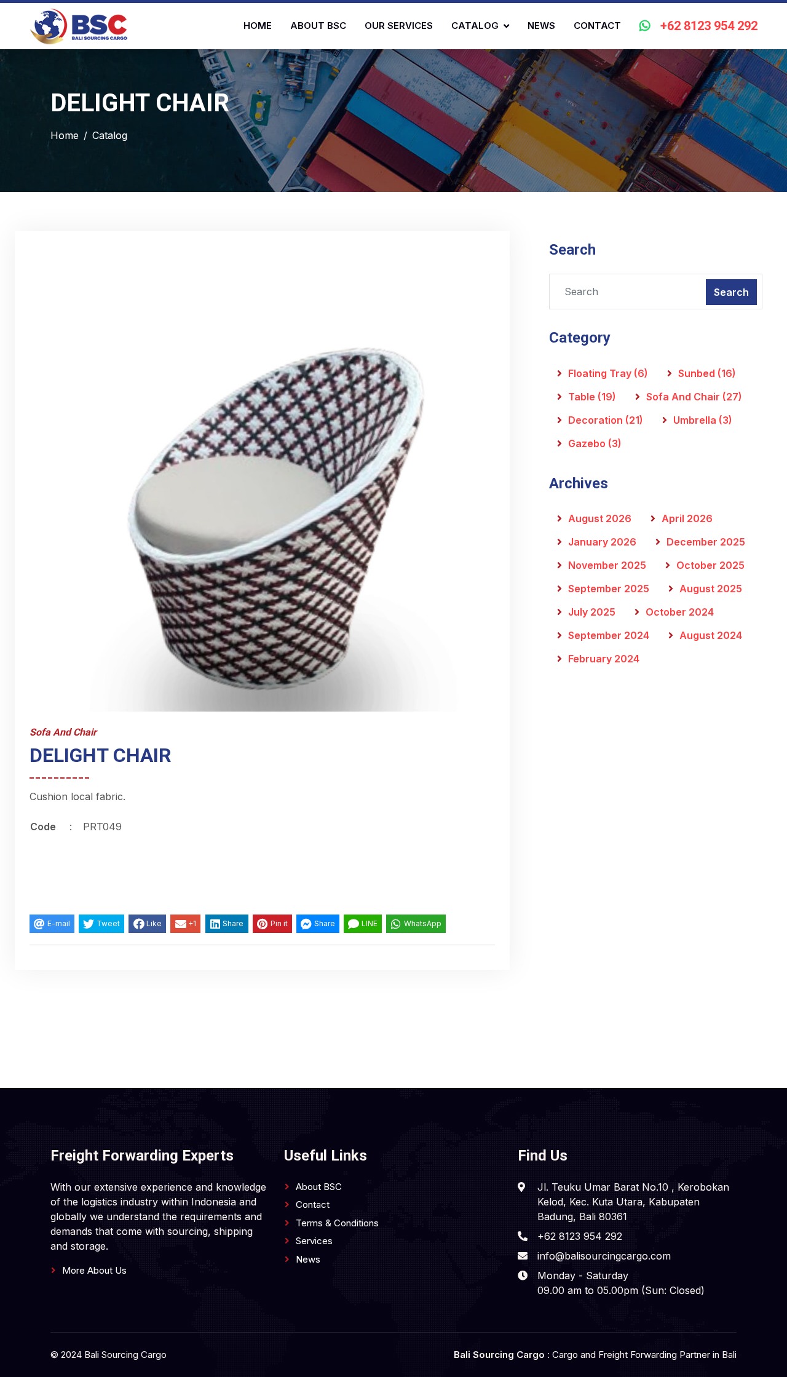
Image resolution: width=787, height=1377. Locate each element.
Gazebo (595, 443)
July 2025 (591, 612)
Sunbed (707, 373)
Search (731, 292)
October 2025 (710, 565)
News (541, 25)
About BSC (318, 25)
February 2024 (603, 659)
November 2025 (607, 565)
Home (257, 25)
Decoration (605, 420)
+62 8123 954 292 (708, 26)
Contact (597, 25)
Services (314, 1241)
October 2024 (680, 612)
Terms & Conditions (337, 1223)
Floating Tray (608, 373)
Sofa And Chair (694, 397)
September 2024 (608, 635)
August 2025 (710, 588)
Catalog (475, 25)
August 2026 (599, 518)
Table (592, 397)
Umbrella (702, 420)
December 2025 (705, 542)
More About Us (94, 1270)
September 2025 (608, 588)
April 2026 (687, 518)
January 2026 (602, 542)
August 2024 (710, 635)
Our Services (399, 25)
